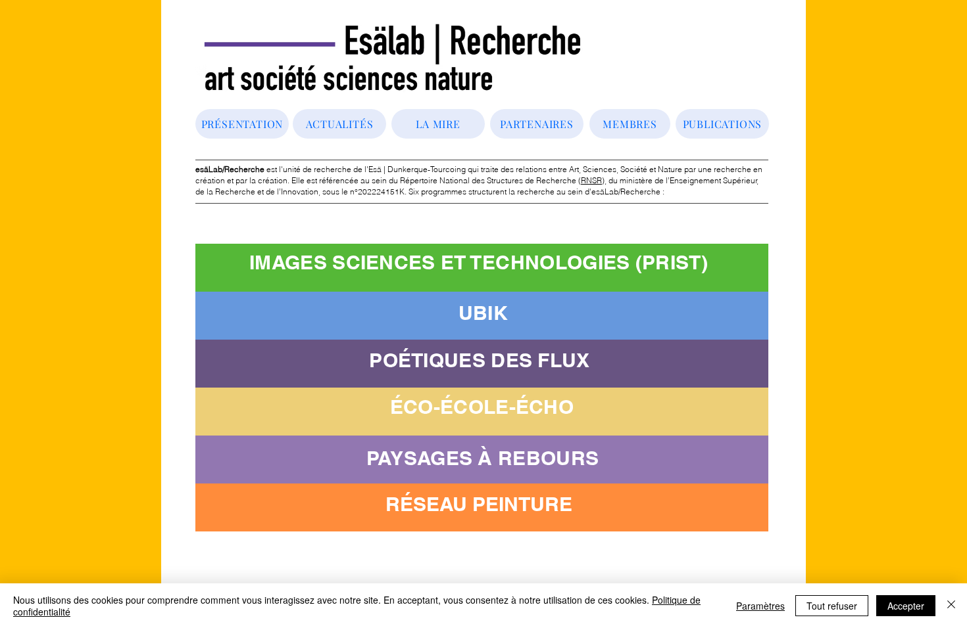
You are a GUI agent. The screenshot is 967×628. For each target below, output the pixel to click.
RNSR (591, 180)
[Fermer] (951, 605)
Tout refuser (831, 605)
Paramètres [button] (760, 605)
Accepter (905, 605)
